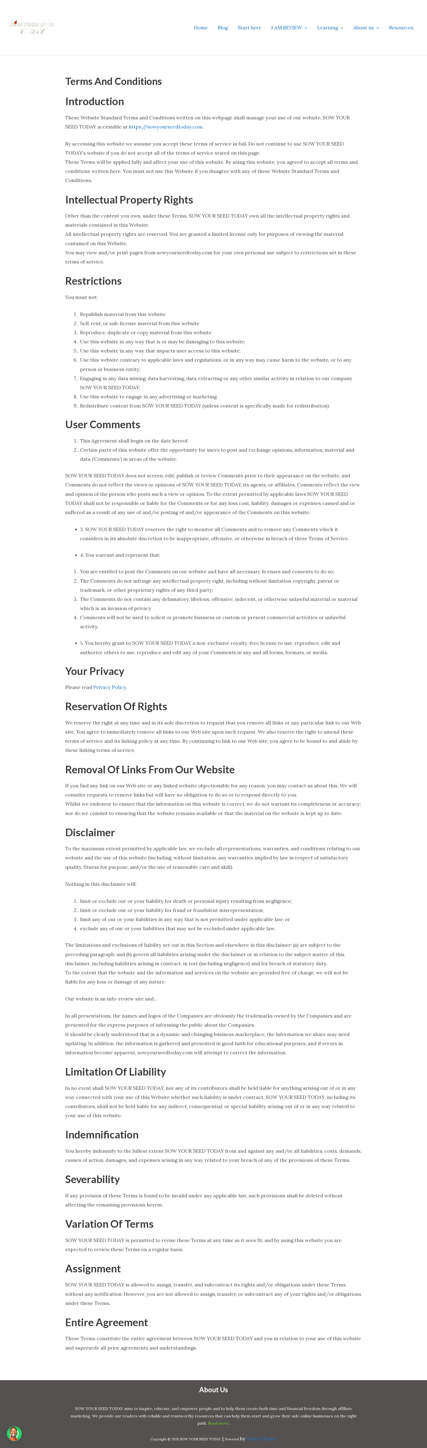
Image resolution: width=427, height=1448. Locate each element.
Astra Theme (262, 1438)
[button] (304, 27)
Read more (218, 1423)
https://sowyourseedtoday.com (166, 127)
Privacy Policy (109, 687)
